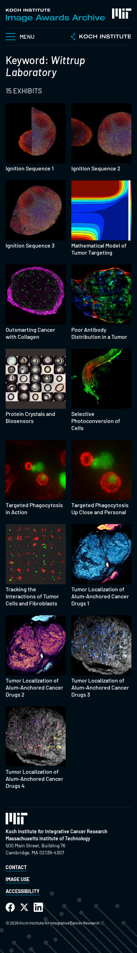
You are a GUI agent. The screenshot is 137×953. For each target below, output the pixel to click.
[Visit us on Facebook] (10, 907)
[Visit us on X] (24, 907)
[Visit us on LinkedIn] (38, 907)
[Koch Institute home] (101, 37)
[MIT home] (121, 13)
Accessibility (23, 891)
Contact (16, 867)
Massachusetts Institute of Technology (48, 838)
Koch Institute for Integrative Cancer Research (56, 831)
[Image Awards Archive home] (55, 15)
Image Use (18, 879)
